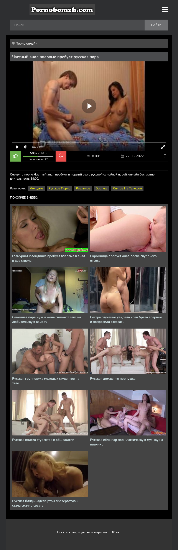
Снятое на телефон (127, 188)
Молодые (36, 188)
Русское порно (59, 188)
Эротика (101, 188)
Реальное (83, 188)
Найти (156, 25)
